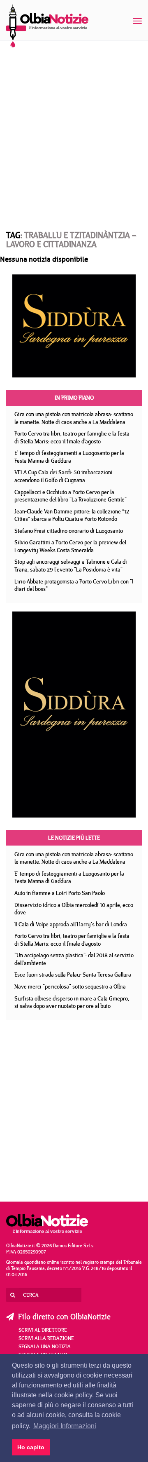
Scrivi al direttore (42, 1329)
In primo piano (74, 398)
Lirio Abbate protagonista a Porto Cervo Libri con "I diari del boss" (74, 585)
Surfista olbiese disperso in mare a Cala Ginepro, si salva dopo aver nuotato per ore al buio (71, 1002)
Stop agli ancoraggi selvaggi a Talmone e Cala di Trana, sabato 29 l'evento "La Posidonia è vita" (70, 566)
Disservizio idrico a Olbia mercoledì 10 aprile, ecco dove (73, 909)
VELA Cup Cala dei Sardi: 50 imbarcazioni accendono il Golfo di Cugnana (63, 476)
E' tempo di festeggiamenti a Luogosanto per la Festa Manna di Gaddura (69, 457)
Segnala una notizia (44, 1346)
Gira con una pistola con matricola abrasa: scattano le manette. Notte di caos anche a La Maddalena (73, 418)
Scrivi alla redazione (46, 1338)
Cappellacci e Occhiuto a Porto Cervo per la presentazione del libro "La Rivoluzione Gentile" (70, 496)
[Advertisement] (74, 128)
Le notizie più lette (74, 838)
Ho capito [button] (30, 1447)
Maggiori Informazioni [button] (64, 1425)
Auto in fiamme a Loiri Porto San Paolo (59, 893)
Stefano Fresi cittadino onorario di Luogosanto (68, 531)
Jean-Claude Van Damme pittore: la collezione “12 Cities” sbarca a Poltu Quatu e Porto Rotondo (71, 515)
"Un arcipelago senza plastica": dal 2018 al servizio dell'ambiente (74, 959)
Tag (13, 235)
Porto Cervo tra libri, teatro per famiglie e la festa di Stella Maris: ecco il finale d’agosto (72, 437)
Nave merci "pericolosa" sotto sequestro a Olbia (70, 986)
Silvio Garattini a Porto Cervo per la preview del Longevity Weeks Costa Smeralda (70, 546)
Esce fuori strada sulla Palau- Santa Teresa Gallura (72, 974)
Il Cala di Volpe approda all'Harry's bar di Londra (70, 924)
